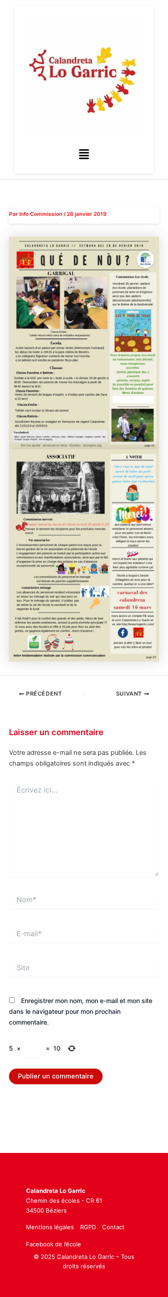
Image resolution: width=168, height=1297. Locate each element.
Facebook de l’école (53, 1244)
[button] (84, 154)
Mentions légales (50, 1227)
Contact (113, 1227)
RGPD (88, 1227)
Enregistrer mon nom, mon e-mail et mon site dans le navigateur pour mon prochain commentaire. (80, 1011)
